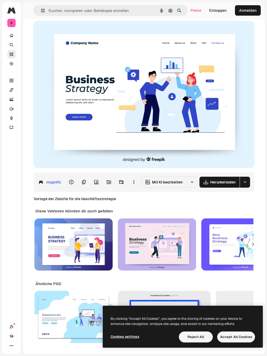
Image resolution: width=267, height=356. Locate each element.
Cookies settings (125, 336)
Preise (195, 10)
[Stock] (11, 54)
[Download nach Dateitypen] (245, 182)
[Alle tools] (11, 80)
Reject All (195, 337)
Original (66, 30)
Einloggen (218, 10)
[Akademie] (11, 336)
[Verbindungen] (11, 327)
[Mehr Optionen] (134, 182)
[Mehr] (11, 345)
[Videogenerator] (11, 109)
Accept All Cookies (236, 337)
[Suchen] (11, 45)
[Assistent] (11, 127)
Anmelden (248, 10)
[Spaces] (11, 90)
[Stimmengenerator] (11, 118)
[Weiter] (253, 244)
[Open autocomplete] (41, 11)
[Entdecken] (11, 63)
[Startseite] (11, 35)
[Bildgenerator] (11, 99)
